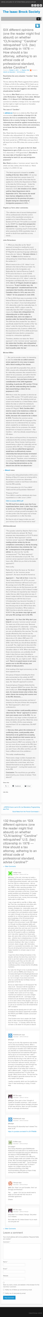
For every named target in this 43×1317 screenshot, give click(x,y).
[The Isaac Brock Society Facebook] (35, 5)
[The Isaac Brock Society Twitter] (41, 5)
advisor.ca (8, 113)
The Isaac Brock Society (21, 11)
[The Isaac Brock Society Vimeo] (38, 5)
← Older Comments (9, 866)
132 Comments (21, 72)
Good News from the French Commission (25, 812)
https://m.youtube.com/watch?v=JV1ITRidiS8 (22, 1131)
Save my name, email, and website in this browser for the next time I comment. (21, 1286)
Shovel (7, 470)
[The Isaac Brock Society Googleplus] (32, 5)
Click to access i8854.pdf (14, 501)
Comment (6, 1242)
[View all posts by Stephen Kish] (31, 70)
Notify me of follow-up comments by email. (18, 1290)
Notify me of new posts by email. (15, 1293)
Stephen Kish (25, 70)
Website (5, 1276)
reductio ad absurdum (9, 72)
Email (5, 1269)
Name (5, 1262)
